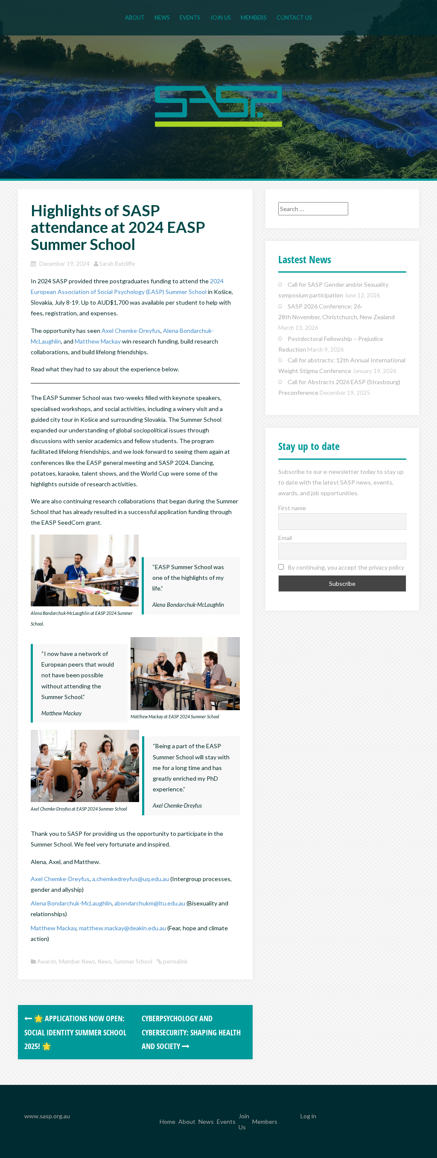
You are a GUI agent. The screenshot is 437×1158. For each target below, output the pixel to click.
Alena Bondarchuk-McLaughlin (71, 903)
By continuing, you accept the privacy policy (345, 567)
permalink (175, 961)
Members (254, 17)
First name (292, 507)
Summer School (133, 961)
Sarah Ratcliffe (117, 263)
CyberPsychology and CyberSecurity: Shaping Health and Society (191, 1032)
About (135, 17)
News (162, 17)
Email (285, 537)
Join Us (220, 17)
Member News (77, 961)
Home (167, 1122)
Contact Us (294, 17)
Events (190, 17)
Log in (308, 1116)
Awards (46, 961)
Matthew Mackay (98, 341)
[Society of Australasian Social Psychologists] (218, 105)
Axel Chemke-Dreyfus (131, 330)
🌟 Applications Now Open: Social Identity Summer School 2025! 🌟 (75, 1032)
